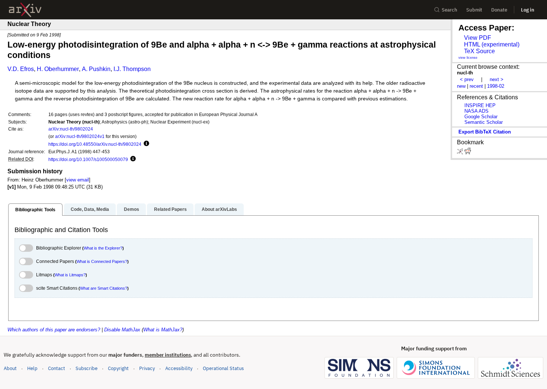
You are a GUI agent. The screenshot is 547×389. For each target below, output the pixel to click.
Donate (499, 10)
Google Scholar (481, 116)
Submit (474, 10)
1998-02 (495, 86)
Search (449, 10)
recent (476, 86)
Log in (527, 10)
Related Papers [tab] (170, 209)
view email (77, 180)
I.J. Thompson (132, 69)
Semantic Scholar (483, 122)
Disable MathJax (122, 329)
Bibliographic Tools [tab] (35, 209)
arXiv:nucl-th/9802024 (70, 128)
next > (496, 79)
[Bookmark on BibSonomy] (460, 152)
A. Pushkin (96, 69)
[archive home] (25, 10)
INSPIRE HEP (480, 105)
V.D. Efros (20, 69)
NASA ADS (476, 111)
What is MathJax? (162, 329)
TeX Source (479, 51)
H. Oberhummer (58, 69)
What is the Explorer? (103, 248)
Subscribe (86, 368)
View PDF (477, 38)
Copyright (118, 368)
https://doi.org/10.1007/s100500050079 (88, 159)
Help (32, 368)
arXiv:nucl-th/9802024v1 (80, 136)
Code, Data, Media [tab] (90, 209)
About (10, 368)
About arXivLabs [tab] (219, 209)
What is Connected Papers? (102, 261)
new (461, 86)
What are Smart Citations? (103, 288)
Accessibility (178, 368)
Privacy (147, 368)
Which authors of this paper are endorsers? (53, 329)
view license (467, 58)
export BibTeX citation (484, 132)
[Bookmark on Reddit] (467, 152)
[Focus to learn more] (145, 144)
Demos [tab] (131, 209)
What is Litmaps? (70, 275)
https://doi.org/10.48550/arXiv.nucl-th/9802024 (94, 144)
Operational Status (223, 368)
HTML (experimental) (491, 44)
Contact (56, 368)
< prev (467, 79)
